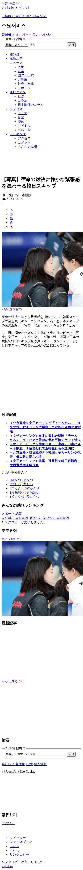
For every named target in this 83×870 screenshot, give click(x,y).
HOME (14, 54)
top (4, 866)
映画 (21, 121)
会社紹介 (8, 764)
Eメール (15, 850)
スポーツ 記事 (12, 513)
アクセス (24, 138)
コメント (24, 142)
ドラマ (22, 113)
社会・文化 (26, 83)
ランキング (18, 134)
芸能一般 (24, 130)
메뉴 (9, 866)
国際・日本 (26, 75)
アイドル (24, 125)
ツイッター (18, 837)
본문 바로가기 (12, 3)
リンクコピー (19, 854)
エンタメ (16, 109)
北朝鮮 (22, 79)
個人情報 (40, 764)
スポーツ (24, 88)
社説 (21, 96)
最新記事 (16, 58)
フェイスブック (21, 842)
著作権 (20, 764)
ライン (14, 846)
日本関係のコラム (31, 104)
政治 (21, 67)
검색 (71, 44)
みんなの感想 (27, 146)
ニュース (16, 62)
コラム (22, 100)
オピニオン (18, 92)
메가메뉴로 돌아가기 (30, 34)
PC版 (29, 764)
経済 (21, 71)
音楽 (21, 117)
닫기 (49, 34)
